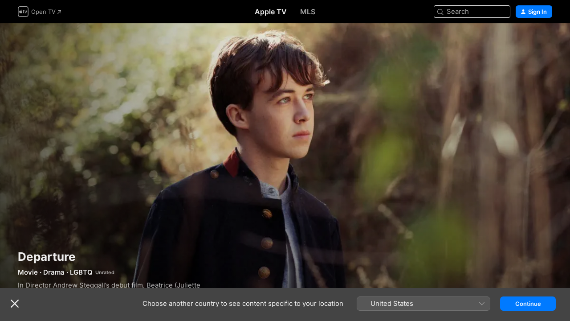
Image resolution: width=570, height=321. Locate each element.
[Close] (15, 304)
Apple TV (271, 11)
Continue (528, 303)
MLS (307, 11)
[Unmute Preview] (546, 41)
